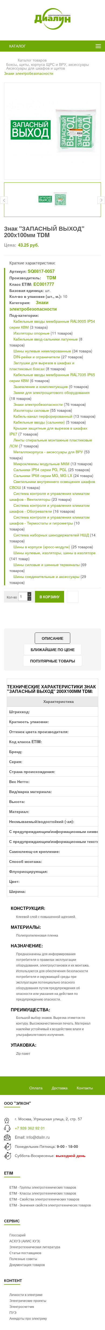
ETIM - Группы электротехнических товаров (42, 1187)
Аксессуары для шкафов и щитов (35, 68)
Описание (52, 638)
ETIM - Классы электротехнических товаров (42, 1193)
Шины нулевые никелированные (41, 350)
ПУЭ (12, 1312)
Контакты (85, 1087)
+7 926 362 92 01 (30, 1128)
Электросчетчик (21, 1306)
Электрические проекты (27, 1300)
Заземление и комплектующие (40, 386)
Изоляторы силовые (30, 410)
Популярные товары (52, 661)
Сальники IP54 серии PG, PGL (39, 469)
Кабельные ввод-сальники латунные (45, 339)
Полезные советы (23, 1258)
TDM (51, 277)
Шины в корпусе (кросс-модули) (41, 546)
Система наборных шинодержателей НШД (50, 535)
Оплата (36, 1087)
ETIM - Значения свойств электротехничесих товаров (50, 1205)
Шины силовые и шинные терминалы (46, 564)
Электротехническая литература (34, 1246)
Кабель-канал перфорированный (42, 416)
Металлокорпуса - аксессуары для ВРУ (47, 451)
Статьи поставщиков (25, 1252)
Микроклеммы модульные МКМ (40, 463)
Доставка (60, 1087)
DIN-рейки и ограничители (36, 356)
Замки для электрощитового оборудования (51, 392)
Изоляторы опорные (31, 333)
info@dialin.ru (38, 1137)
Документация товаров (27, 1264)
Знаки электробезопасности (28, 73)
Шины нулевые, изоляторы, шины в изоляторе (54, 552)
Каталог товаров (32, 60)
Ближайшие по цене (53, 649)
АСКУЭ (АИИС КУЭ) (24, 1241)
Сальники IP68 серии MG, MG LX (42, 475)
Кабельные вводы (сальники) (38, 422)
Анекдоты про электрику (28, 1318)
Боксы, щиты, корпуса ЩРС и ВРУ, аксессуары (47, 64)
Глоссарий (17, 1235)
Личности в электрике (26, 1294)
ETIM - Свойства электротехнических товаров (44, 1199)
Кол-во (12, 597)
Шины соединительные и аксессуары (46, 576)
